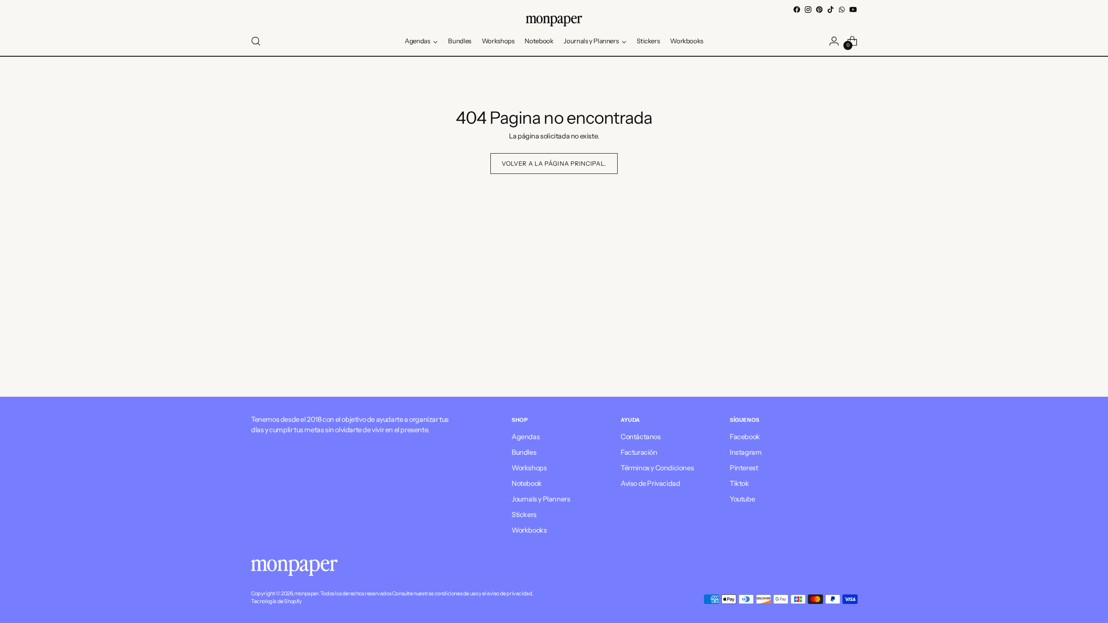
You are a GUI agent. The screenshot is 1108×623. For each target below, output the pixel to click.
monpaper (306, 593)
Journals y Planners (541, 499)
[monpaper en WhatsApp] (842, 9)
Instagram (745, 452)
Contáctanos (641, 436)
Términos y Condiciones (657, 467)
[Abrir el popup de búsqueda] (255, 41)
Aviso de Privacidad (650, 483)
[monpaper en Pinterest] (819, 9)
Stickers (524, 514)
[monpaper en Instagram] (808, 9)
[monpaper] (554, 21)
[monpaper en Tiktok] (830, 9)
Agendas (526, 436)
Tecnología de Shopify (276, 601)
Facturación (639, 452)
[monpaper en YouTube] (853, 9)
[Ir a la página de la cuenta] (834, 41)
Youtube (742, 499)
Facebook (745, 436)
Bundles (524, 452)
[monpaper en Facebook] (797, 9)
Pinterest (744, 467)
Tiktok (739, 483)
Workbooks (529, 530)
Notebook (527, 483)
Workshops (529, 467)
